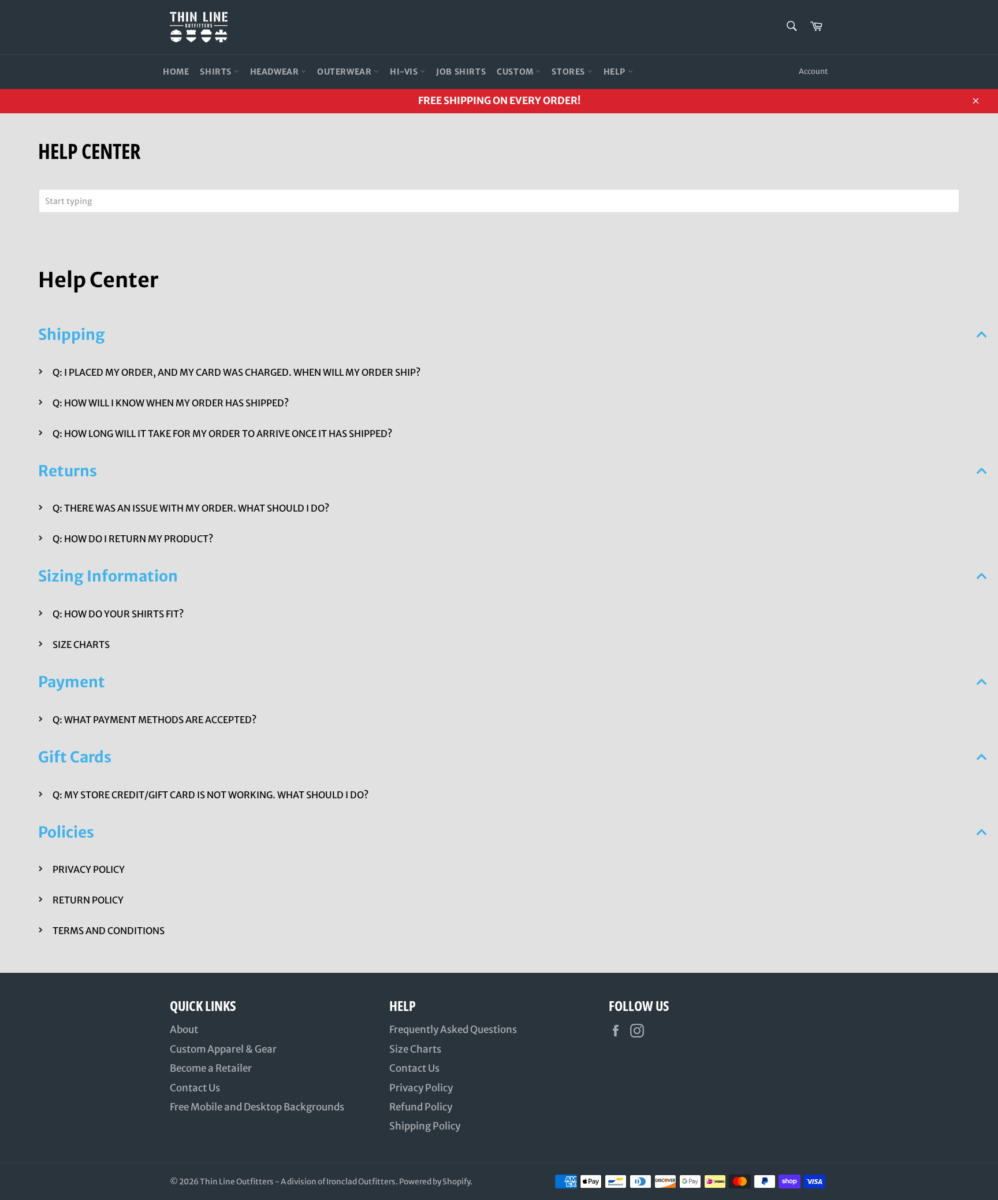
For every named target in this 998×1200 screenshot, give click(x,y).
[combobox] (499, 201)
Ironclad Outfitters (361, 1182)
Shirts (216, 71)
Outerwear (345, 71)
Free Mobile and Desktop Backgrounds (257, 1107)
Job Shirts (461, 71)
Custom (516, 71)
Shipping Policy (424, 1126)
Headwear (275, 71)
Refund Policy (420, 1107)
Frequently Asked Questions (453, 1029)
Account (813, 71)
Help (616, 71)
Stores (569, 71)
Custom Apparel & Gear (223, 1049)
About (184, 1029)
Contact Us (195, 1088)
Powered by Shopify (434, 1182)
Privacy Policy (421, 1088)
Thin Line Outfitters (237, 1182)
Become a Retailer (211, 1068)
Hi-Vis (405, 71)
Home (176, 71)
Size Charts (415, 1049)
